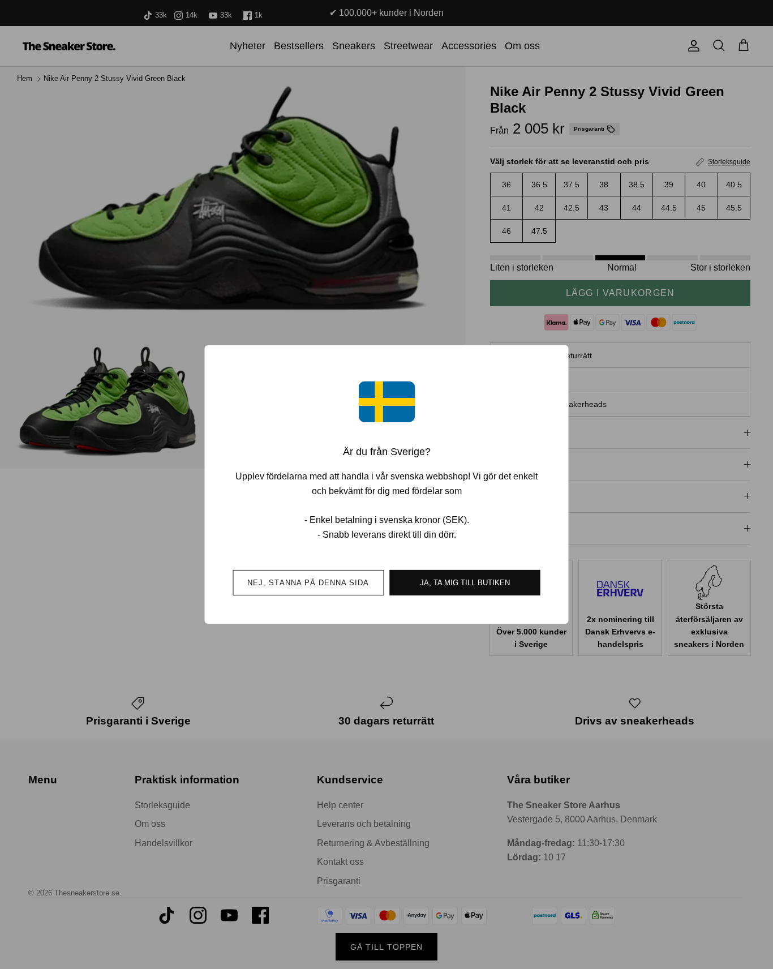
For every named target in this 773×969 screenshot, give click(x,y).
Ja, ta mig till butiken (465, 582)
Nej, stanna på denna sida (308, 582)
